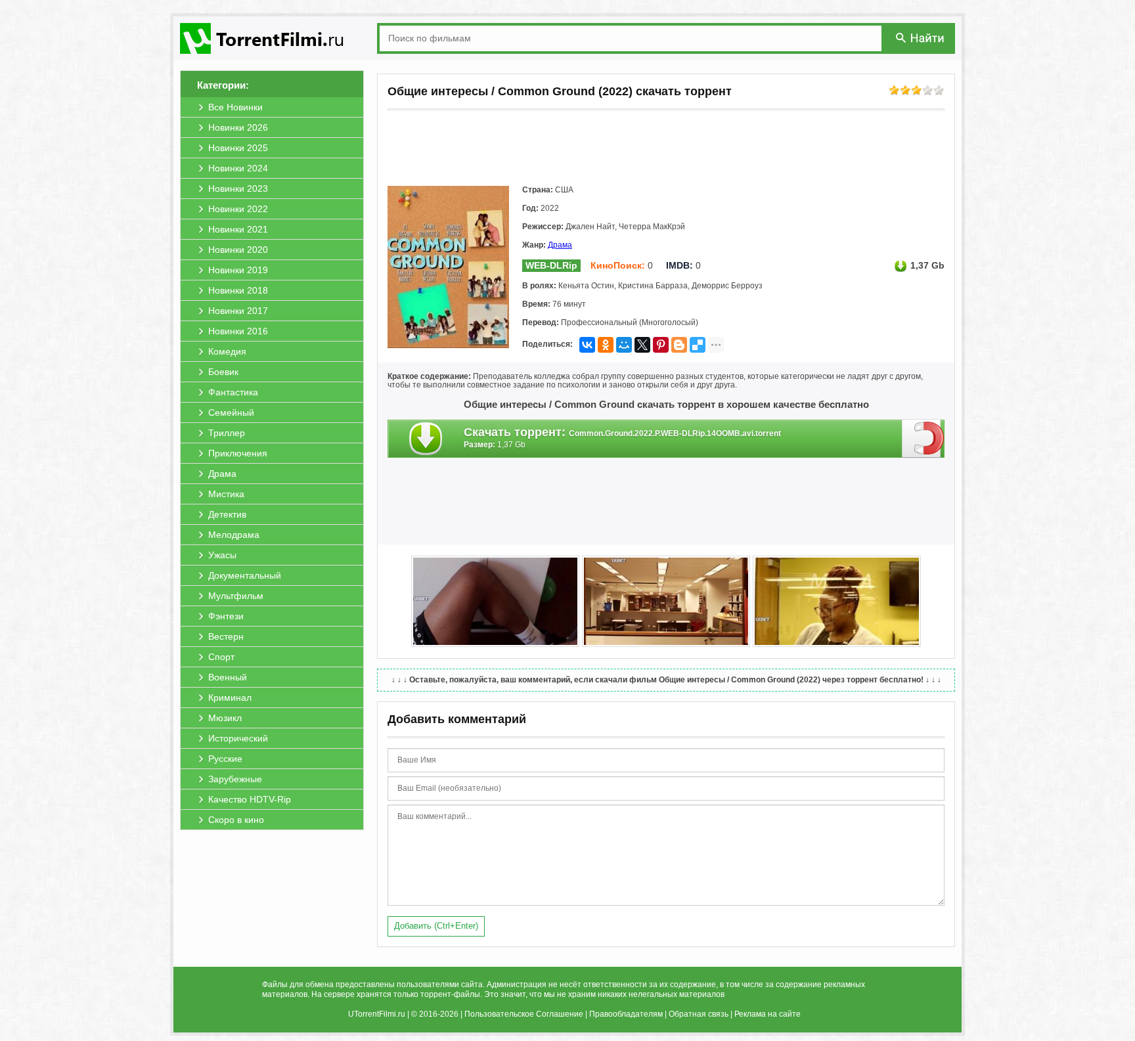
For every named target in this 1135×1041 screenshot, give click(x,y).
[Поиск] (920, 38)
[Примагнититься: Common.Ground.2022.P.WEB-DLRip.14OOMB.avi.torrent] (923, 438)
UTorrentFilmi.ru (376, 1014)
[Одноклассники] (605, 345)
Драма (560, 245)
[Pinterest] (661, 345)
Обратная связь (698, 1014)
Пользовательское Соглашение (523, 1014)
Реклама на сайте (767, 1014)
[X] (642, 345)
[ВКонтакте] (587, 345)
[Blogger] (679, 345)
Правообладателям (626, 1014)
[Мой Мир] (624, 345)
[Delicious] (697, 345)
